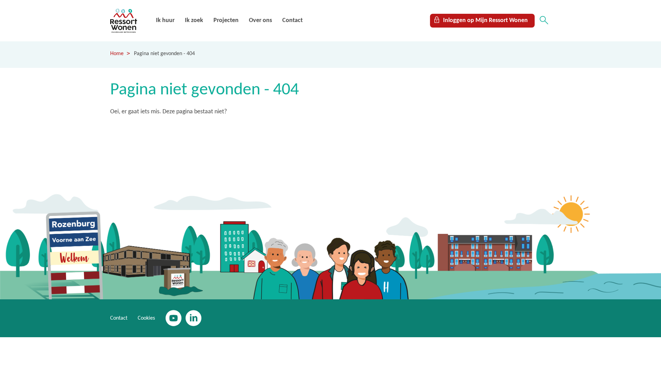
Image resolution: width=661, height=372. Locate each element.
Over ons (260, 20)
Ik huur (165, 20)
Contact (292, 20)
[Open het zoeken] (544, 21)
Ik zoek (194, 20)
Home (117, 53)
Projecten (226, 20)
